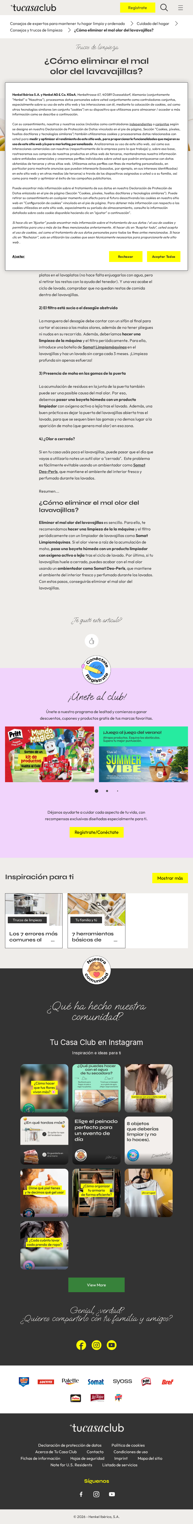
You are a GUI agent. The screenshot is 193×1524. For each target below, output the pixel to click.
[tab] (96, 791)
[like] (92, 641)
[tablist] (96, 791)
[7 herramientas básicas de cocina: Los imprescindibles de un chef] (96, 921)
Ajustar (18, 256)
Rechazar (125, 257)
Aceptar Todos (163, 257)
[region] (96, 176)
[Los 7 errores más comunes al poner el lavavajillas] (33, 921)
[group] (96, 763)
